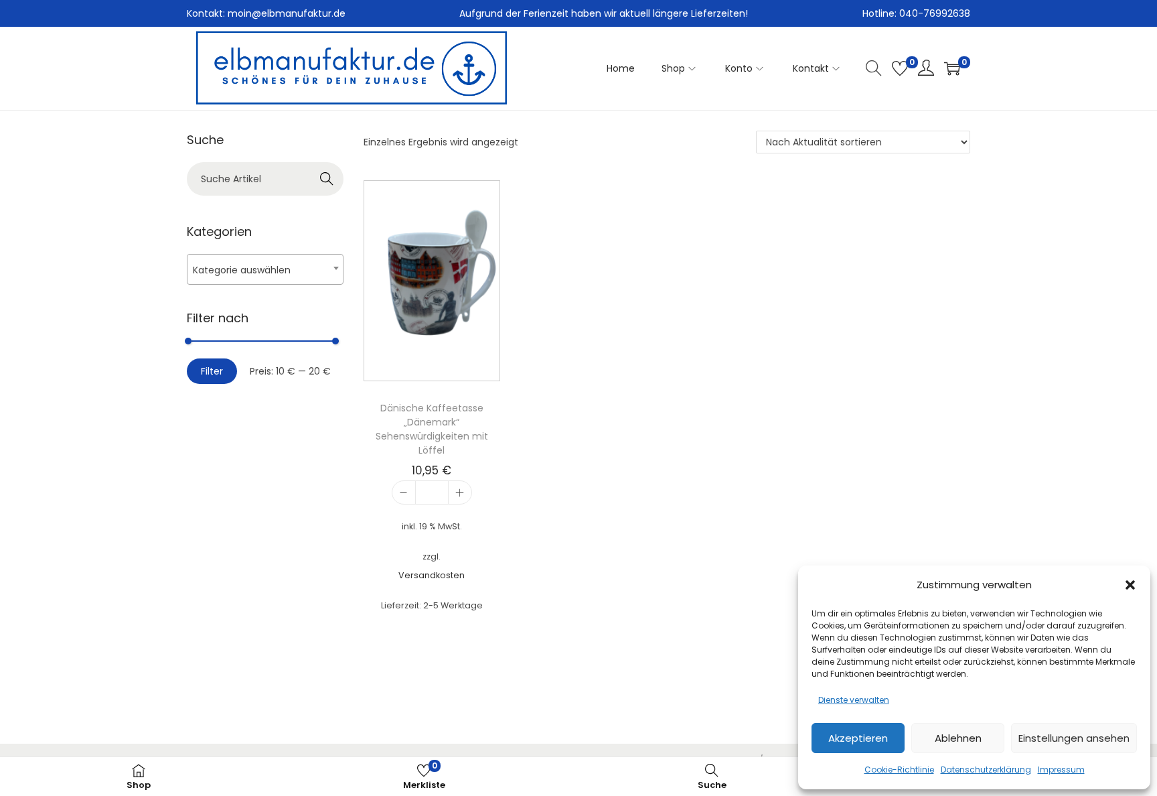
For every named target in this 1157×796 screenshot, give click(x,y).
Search (327, 179)
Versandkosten (431, 575)
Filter (212, 371)
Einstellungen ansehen (1074, 738)
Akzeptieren (858, 738)
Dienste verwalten (853, 700)
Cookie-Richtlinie (899, 769)
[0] (900, 68)
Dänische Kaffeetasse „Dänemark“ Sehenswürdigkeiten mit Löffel (432, 429)
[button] (1130, 585)
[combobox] (265, 269)
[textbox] (265, 270)
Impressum (1061, 769)
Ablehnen (958, 738)
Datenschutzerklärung (986, 769)
